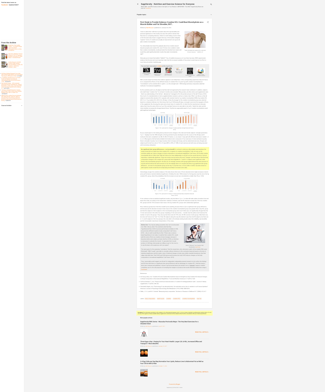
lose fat (199, 298)
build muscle (160, 298)
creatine (159, 66)
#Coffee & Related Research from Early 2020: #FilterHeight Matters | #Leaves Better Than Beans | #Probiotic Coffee (12, 75)
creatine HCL (176, 298)
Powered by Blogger (174, 384)
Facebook (148, 8)
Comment (144, 269)
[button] (208, 22)
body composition (150, 298)
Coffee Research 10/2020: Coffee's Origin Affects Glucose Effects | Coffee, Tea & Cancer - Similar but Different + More (15, 64)
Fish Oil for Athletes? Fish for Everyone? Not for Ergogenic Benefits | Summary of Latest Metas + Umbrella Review (15, 55)
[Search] (211, 4)
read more (197, 247)
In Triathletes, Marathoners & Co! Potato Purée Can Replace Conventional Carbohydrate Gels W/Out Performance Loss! (11, 79)
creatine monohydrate (188, 298)
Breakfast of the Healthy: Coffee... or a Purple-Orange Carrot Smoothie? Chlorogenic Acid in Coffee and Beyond (15, 48)
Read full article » (202, 332)
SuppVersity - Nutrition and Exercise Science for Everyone (167, 4)
